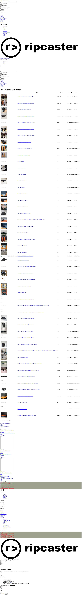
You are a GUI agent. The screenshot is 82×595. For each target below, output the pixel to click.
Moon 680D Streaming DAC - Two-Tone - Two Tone (28, 383)
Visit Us (2, 21)
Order (1, 5)
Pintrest (4, 497)
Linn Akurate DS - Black (22, 193)
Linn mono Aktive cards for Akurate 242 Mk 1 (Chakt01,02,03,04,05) (31, 311)
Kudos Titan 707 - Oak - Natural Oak (25, 148)
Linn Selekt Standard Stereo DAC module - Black (27, 344)
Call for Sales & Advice (4, 58)
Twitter (4, 494)
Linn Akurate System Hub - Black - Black (25, 226)
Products (2, 17)
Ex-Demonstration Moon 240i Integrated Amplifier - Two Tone (29, 363)
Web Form (10, 582)
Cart (4, 27)
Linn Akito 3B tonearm (22, 180)
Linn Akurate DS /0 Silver (22, 206)
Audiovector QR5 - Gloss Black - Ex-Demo (26, 96)
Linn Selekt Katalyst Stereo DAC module (25, 324)
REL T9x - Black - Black (22, 409)
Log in (4, 29)
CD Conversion (3, 18)
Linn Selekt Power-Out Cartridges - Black (25, 337)
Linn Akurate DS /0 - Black (23, 200)
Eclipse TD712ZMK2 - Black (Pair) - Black (26, 135)
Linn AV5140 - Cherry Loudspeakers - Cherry (26, 239)
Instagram (5, 496)
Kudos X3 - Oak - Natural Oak (23, 155)
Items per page (3, 7)
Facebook (5, 495)
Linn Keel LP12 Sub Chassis (23, 260)
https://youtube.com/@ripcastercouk (7, 483)
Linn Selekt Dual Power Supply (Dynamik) (26, 318)
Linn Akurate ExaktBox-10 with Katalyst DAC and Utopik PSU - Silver (31, 219)
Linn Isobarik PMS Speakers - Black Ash (25, 256)
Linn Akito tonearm (21, 187)
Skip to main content (4, 1)
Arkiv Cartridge (21, 161)
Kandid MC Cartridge (22, 167)
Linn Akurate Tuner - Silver (23, 232)
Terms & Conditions (7, 526)
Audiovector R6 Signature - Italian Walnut (26, 103)
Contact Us (5, 26)
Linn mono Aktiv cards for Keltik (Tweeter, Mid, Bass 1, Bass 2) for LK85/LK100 (33, 305)
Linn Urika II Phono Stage (23, 357)
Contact (4, 527)
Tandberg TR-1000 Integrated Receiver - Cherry (27, 415)
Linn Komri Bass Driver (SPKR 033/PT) (25, 272)
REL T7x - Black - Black (22, 402)
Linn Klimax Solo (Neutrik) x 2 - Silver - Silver (27, 266)
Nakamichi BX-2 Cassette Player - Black (25, 396)
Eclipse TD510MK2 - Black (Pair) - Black (26, 129)
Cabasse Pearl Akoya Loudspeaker (24, 109)
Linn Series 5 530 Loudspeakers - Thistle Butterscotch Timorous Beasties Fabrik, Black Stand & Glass (37, 350)
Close (2, 563)
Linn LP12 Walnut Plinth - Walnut (24, 285)
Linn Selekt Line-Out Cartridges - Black (25, 331)
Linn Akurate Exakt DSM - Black (24, 213)
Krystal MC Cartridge (22, 174)
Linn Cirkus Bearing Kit (22, 245)
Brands (1, 16)
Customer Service (6, 32)
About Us (5, 33)
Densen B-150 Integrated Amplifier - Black (26, 116)
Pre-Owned (2, 19)
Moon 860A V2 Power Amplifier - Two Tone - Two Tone (28, 389)
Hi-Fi (1, 15)
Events (4, 34)
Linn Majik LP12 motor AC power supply (26, 298)
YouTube (4, 498)
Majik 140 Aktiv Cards (22, 292)
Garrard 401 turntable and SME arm (24, 142)
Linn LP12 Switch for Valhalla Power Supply (26, 279)
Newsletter (5, 528)
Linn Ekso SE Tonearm (22, 252)
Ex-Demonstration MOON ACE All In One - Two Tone (28, 370)
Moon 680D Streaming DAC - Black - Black (26, 376)
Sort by (1, 3)
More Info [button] (2, 593)
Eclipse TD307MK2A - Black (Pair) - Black (26, 122)
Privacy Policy (5, 525)
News (1, 20)
